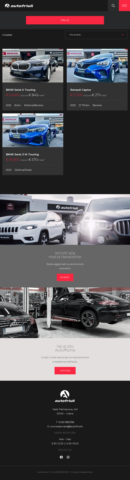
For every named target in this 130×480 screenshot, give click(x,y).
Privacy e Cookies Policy (82, 472)
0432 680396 (66, 422)
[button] (65, 370)
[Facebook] (61, 457)
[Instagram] (68, 457)
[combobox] (96, 35)
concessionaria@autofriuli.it (66, 426)
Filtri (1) (65, 20)
